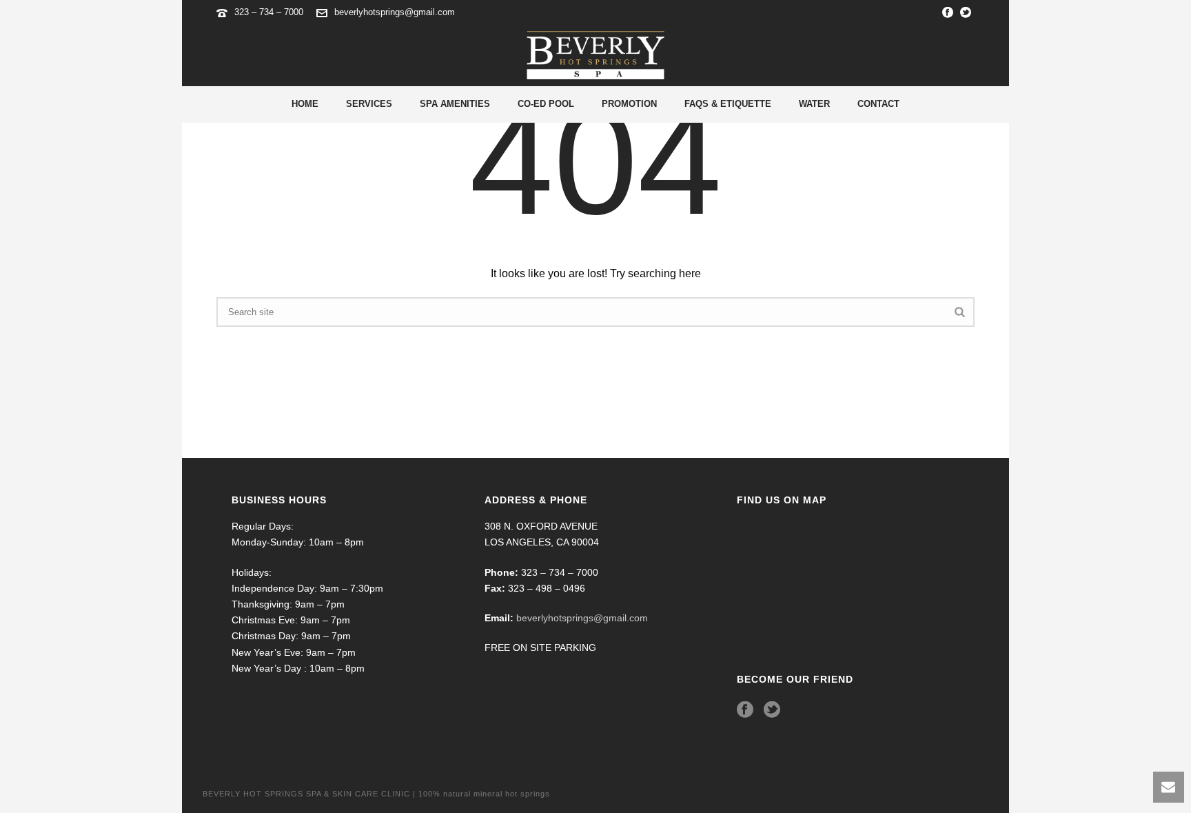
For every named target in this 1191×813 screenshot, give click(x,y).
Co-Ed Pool (546, 104)
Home (305, 104)
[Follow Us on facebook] (745, 710)
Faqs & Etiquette (727, 104)
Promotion (629, 104)
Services (369, 104)
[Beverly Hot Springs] (595, 55)
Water (814, 104)
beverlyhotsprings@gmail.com (394, 12)
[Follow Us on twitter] (772, 710)
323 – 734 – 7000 (270, 12)
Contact (878, 104)
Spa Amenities (455, 104)
